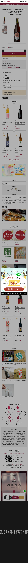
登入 (26, 1)
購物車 (22, 1)
